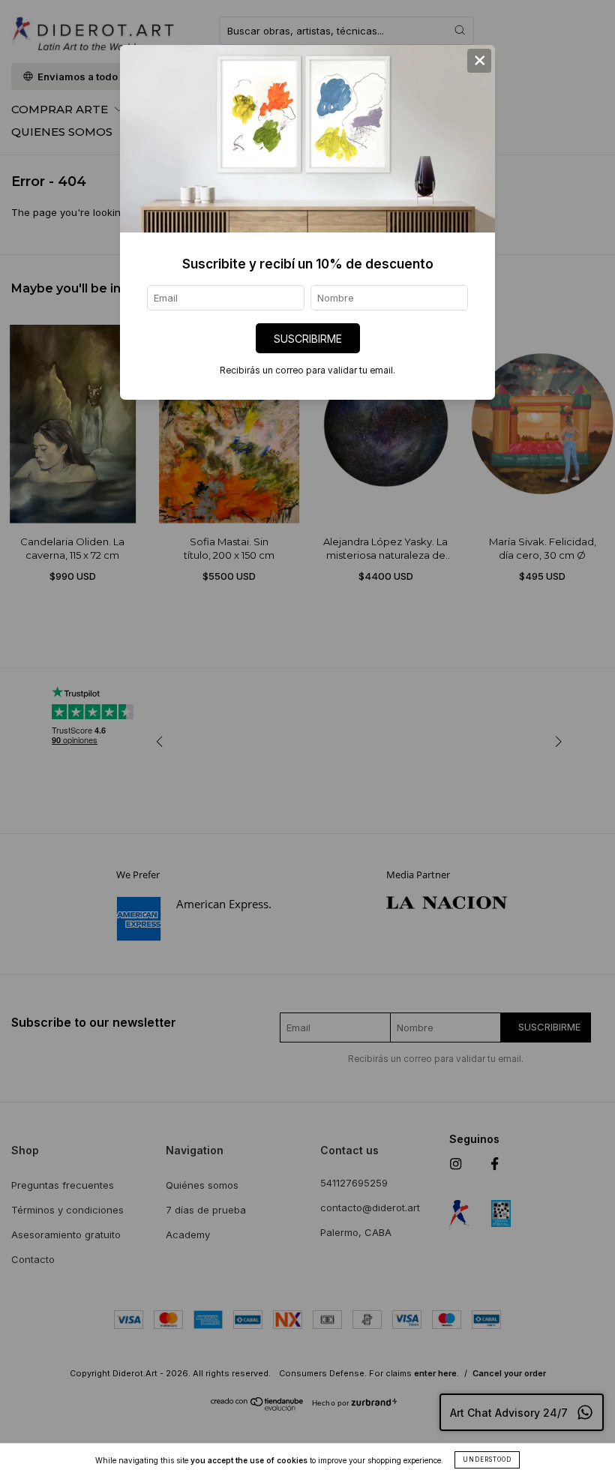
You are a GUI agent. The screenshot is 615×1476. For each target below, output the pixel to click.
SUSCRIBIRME (308, 338)
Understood (487, 1459)
